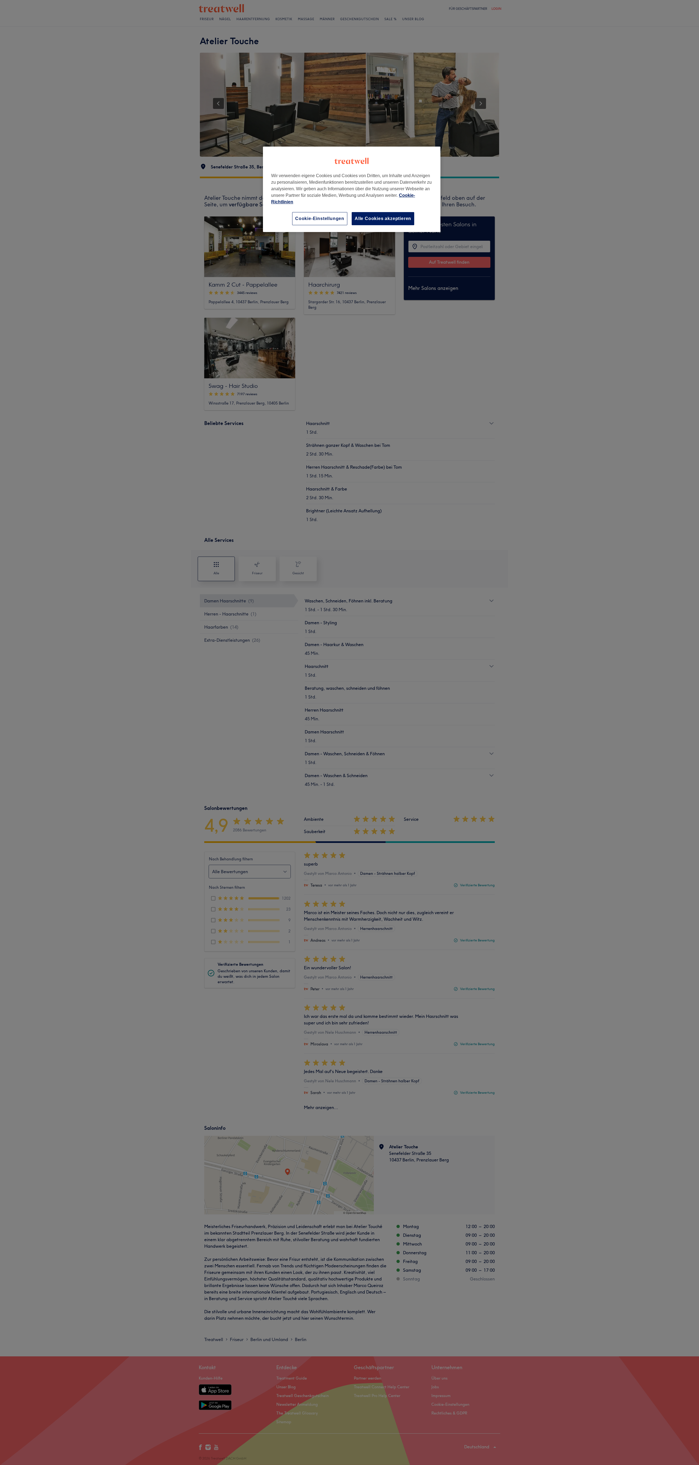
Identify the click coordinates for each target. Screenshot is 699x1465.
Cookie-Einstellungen (319, 218)
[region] (351, 189)
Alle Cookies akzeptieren (383, 218)
